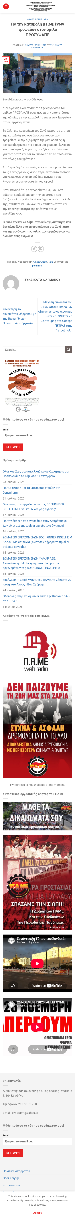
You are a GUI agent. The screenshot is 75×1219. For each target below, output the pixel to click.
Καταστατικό (11, 1185)
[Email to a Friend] (41, 249)
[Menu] (6, 6)
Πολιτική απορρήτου (16, 1171)
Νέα (46, 19)
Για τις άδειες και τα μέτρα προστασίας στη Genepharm (31, 490)
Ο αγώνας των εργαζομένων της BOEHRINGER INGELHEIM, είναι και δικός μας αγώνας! (33, 507)
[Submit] (68, 349)
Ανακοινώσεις (34, 19)
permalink (37, 265)
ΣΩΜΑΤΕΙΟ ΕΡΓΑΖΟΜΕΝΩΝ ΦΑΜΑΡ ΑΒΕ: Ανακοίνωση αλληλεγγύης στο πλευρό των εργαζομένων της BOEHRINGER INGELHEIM (31, 563)
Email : (7, 429)
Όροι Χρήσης (11, 1178)
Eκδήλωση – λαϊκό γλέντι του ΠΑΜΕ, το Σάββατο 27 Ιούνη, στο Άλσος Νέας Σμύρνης (37, 582)
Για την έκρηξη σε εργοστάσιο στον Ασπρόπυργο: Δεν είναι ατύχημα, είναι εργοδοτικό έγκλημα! (35, 523)
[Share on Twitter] (34, 249)
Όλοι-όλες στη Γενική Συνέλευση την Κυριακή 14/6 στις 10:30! (36, 598)
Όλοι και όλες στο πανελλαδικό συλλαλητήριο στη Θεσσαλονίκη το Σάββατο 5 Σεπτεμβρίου (36, 474)
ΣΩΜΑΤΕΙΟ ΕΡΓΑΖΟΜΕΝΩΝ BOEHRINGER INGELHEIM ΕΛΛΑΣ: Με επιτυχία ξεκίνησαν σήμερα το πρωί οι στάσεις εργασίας (37, 542)
